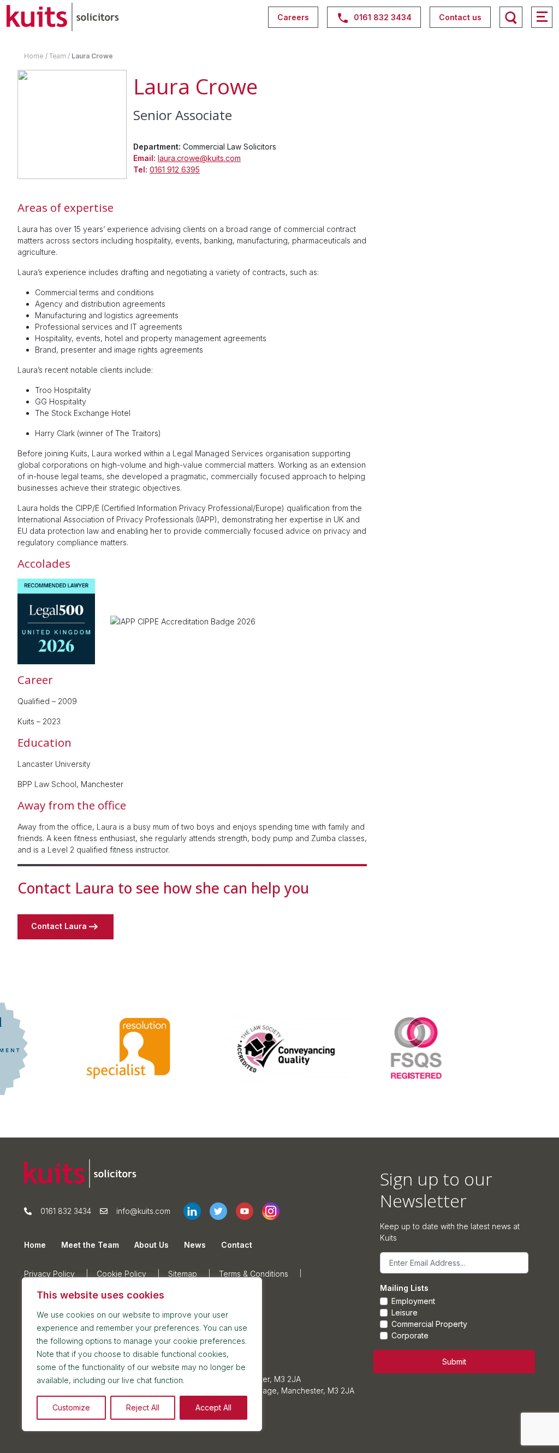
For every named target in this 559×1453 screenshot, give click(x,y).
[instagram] (275, 1211)
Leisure (404, 1312)
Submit (454, 1361)
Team (57, 56)
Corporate (410, 1335)
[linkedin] (196, 1211)
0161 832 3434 (65, 1211)
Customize (71, 1407)
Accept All (213, 1407)
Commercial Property (429, 1324)
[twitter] (223, 1211)
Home (34, 56)
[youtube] (249, 1211)
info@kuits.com (143, 1211)
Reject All (142, 1407)
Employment (413, 1301)
